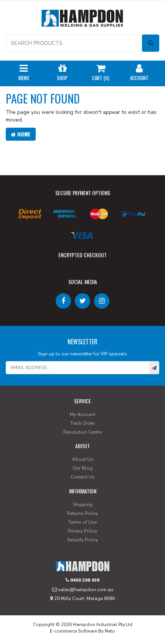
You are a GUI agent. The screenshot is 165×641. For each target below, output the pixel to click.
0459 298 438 (84, 580)
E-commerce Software (73, 631)
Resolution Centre (82, 432)
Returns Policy (82, 513)
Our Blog (82, 468)
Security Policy (82, 540)
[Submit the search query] (150, 43)
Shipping (82, 504)
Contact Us (83, 477)
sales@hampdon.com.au (85, 590)
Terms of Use (82, 522)
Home (23, 134)
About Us (82, 459)
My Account (82, 414)
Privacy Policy (82, 531)
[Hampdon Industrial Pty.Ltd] (82, 19)
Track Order (82, 423)
